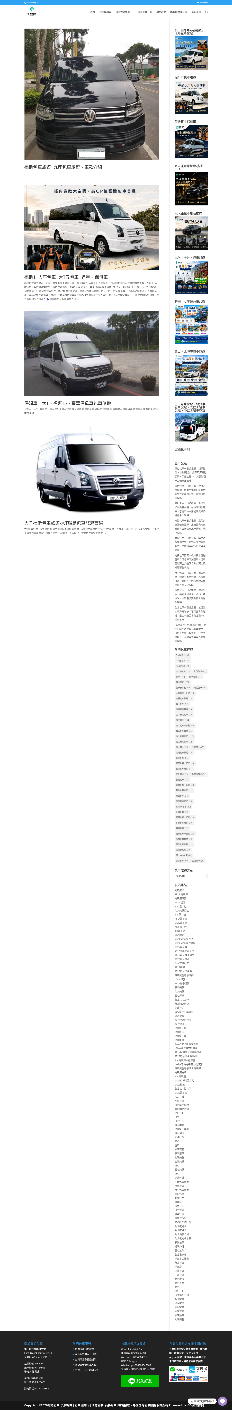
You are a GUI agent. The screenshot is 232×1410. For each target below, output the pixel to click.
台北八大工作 (182, 999)
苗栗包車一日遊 (185, 833)
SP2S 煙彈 (180, 902)
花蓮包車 (182, 812)
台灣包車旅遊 (184, 752)
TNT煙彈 (179, 1031)
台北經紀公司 (182, 1295)
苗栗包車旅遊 (184, 844)
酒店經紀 (179, 995)
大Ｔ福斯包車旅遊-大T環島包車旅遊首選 (63, 523)
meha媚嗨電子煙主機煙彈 (188, 1064)
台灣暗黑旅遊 (182, 1104)
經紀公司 (179, 1112)
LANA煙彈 (180, 979)
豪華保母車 (183, 849)
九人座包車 (183, 671)
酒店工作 (179, 1250)
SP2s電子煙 (181, 947)
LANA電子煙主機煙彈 (186, 1048)
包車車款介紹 (145, 12)
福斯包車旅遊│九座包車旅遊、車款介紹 (63, 167)
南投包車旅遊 (184, 698)
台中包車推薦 (184, 709)
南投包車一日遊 (185, 693)
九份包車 (200, 671)
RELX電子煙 (181, 918)
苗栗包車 (182, 828)
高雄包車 (198, 860)
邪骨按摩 (179, 1242)
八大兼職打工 (182, 910)
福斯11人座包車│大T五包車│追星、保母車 (66, 277)
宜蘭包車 (182, 757)
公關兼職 (179, 1161)
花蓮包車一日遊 (185, 817)
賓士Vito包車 (184, 855)
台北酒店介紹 (182, 1234)
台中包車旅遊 (182, 1189)
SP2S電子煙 (181, 922)
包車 (180, 676)
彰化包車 (182, 774)
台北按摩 (179, 1262)
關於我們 (161, 12)
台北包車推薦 (184, 730)
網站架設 (179, 1015)
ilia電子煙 (180, 930)
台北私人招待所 (183, 1088)
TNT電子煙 (180, 1027)
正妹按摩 (179, 1270)
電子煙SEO (180, 1023)
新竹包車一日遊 (185, 784)
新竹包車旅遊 (184, 790)
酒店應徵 (179, 1153)
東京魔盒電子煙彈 (184, 975)
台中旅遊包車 (184, 714)
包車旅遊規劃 (123, 12)
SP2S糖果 (180, 1084)
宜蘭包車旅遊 (184, 768)
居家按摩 (179, 1303)
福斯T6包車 (183, 806)
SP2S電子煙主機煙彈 (186, 1056)
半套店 (178, 1266)
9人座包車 (183, 666)
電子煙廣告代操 (183, 1019)
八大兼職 (179, 991)
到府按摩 (179, 890)
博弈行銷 (179, 1214)
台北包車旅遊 (185, 736)
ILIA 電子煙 (180, 906)
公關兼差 (179, 1157)
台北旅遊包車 (184, 741)
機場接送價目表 (178, 12)
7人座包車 (183, 660)
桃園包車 (182, 795)
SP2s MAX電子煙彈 (185, 943)
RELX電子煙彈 (182, 983)
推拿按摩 (179, 1100)
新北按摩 (179, 1299)
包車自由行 (183, 687)
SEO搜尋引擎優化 (184, 1011)
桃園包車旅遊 (184, 801)
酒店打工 (179, 1286)
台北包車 (183, 720)
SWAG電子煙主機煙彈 (186, 1044)
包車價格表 (105, 12)
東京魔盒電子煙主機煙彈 (188, 1068)
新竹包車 (182, 779)
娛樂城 (178, 1202)
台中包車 (182, 703)
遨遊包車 (182, 860)
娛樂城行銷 (180, 1218)
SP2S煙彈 (180, 967)
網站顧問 (179, 934)
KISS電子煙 (181, 926)
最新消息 (196, 12)
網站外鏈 (179, 1177)
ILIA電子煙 (180, 914)
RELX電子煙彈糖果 (184, 955)
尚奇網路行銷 (182, 1108)
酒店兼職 (179, 987)
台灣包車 (198, 747)
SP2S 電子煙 (181, 894)
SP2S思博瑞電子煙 (184, 1080)
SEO (177, 1141)
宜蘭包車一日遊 (185, 763)
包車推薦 (195, 676)
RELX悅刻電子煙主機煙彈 (188, 1052)
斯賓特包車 (199, 774)
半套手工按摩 (182, 1258)
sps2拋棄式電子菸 (184, 951)
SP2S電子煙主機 (183, 971)
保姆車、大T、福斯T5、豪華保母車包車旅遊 (67, 403)
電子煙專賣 (180, 898)
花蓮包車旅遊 (184, 822)
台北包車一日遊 (185, 725)
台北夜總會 (180, 1226)
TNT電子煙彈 (182, 1129)
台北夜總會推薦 (183, 1238)
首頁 (92, 12)
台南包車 (182, 747)
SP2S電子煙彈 (182, 959)
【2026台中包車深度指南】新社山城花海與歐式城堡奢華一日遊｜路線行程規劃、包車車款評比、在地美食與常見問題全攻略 (190, 633)
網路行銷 (179, 1007)
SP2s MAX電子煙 (184, 938)
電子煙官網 (180, 1072)
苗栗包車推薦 (184, 839)
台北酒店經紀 (182, 1003)
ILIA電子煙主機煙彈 (185, 1060)
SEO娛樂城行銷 (183, 1222)
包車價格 (179, 1133)
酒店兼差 (179, 1149)
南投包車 (200, 687)
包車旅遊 (183, 682)
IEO (189, 1405)
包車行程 (179, 1121)
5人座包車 (183, 655)
